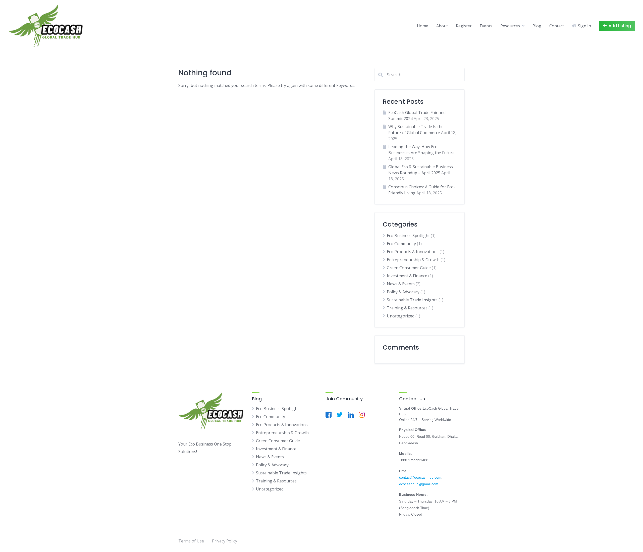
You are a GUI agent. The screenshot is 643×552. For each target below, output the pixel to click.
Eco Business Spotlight (408, 235)
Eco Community (401, 243)
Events (486, 26)
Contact (556, 26)
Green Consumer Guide (409, 267)
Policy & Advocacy (403, 292)
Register (464, 26)
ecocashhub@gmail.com (418, 484)
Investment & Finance (407, 276)
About (442, 26)
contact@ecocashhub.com (420, 477)
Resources (510, 26)
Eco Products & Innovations (413, 251)
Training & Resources (407, 308)
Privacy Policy (224, 541)
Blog (536, 26)
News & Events (401, 284)
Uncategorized (400, 316)
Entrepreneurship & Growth (413, 259)
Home (422, 26)
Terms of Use (191, 541)
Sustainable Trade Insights (412, 300)
